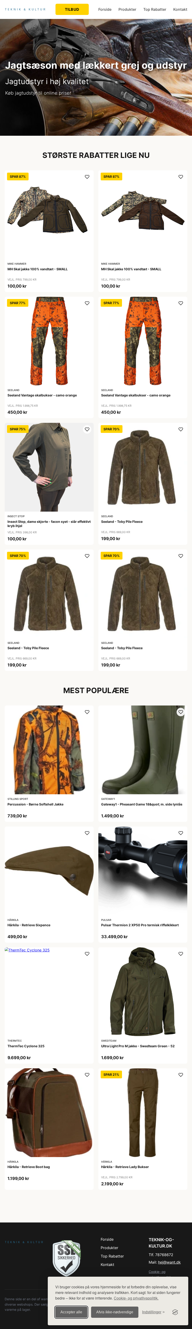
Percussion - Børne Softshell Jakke (35, 804)
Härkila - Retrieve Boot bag (28, 1167)
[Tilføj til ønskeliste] (87, 177)
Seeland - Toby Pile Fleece (122, 522)
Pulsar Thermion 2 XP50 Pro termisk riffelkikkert (140, 925)
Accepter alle (71, 1312)
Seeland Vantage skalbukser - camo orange (42, 395)
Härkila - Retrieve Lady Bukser (125, 1167)
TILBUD (72, 9)
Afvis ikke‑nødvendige (114, 1312)
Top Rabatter (154, 9)
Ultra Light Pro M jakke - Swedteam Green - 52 (138, 1046)
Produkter (127, 9)
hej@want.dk (169, 1262)
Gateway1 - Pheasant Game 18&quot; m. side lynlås (141, 804)
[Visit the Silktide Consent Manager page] (175, 1312)
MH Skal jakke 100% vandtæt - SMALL (37, 269)
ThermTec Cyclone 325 (25, 1046)
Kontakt (180, 9)
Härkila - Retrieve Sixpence (28, 925)
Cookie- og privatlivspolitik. (136, 1298)
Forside (104, 9)
